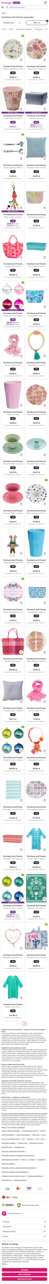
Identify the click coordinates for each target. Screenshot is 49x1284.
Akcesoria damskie (8, 1164)
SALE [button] (11, 29)
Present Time (22, 1143)
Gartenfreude (19, 1147)
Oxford (42, 1131)
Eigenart (32, 1159)
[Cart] (21, 60)
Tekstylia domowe (20, 1180)
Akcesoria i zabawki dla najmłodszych (15, 1172)
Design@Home (7, 1147)
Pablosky (30, 1139)
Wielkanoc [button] (39, 29)
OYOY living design (23, 1135)
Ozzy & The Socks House (10, 1139)
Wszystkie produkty (9, 1143)
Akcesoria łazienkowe (35, 1176)
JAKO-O (24, 1159)
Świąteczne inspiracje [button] (24, 29)
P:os (23, 1139)
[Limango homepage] (6, 2)
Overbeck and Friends (30, 1131)
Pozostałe (40, 1159)
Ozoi (43, 1135)
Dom (42, 1139)
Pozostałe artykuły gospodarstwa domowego (18, 1155)
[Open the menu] (2, 7)
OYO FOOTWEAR (8, 1135)
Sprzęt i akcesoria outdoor (11, 1131)
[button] (12, 22)
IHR (37, 1139)
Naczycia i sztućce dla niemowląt (13, 1151)
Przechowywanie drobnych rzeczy (13, 1176)
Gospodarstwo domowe (10, 1159)
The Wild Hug (7, 1180)
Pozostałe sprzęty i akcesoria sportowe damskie (18, 1168)
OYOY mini (36, 1135)
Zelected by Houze (36, 1143)
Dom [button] (4, 29)
